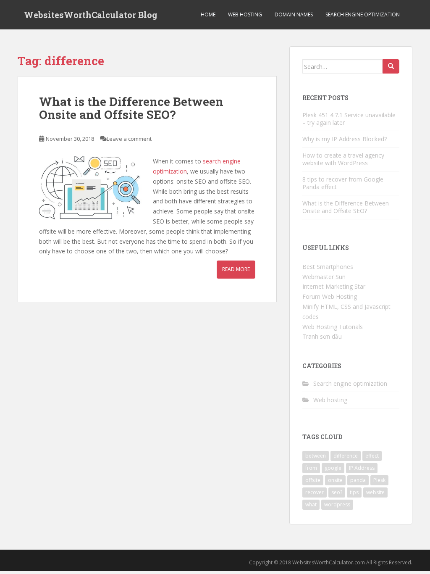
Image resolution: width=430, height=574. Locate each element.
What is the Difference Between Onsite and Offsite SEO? (131, 108)
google (333, 467)
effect (372, 455)
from (311, 467)
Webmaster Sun (324, 277)
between (315, 455)
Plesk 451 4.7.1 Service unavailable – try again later (349, 118)
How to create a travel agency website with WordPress (343, 159)
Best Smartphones (327, 267)
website (375, 492)
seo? (336, 492)
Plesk (379, 480)
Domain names (294, 14)
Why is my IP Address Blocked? (344, 139)
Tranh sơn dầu (322, 336)
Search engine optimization (362, 14)
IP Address (362, 467)
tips (354, 492)
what (311, 504)
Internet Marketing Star (333, 286)
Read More (236, 269)
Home (208, 14)
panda (358, 480)
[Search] (391, 66)
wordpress (337, 504)
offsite (312, 480)
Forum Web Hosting (329, 296)
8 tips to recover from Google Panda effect (342, 183)
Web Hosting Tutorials (332, 327)
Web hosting (245, 14)
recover (314, 492)
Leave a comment (129, 138)
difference (345, 455)
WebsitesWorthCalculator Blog (90, 14)
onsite (335, 480)
